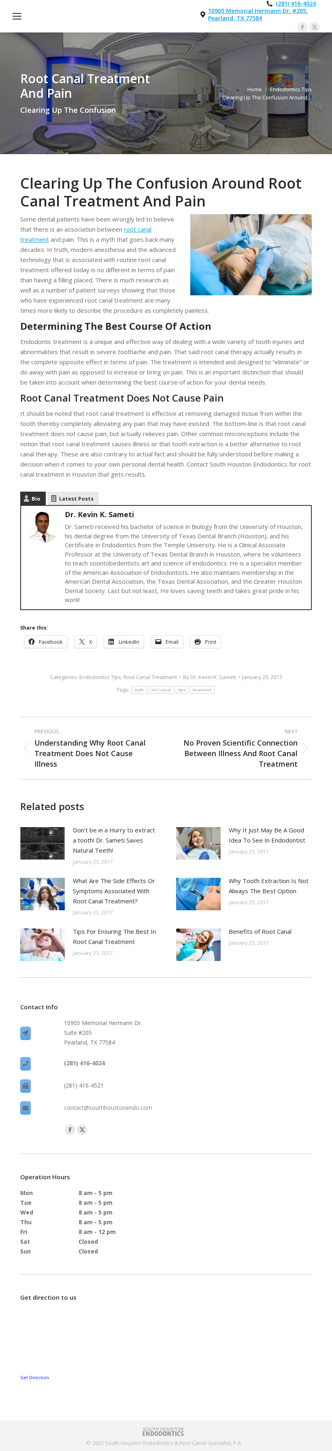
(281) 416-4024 (296, 3)
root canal (161, 690)
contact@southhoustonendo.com (108, 1107)
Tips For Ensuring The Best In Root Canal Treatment (114, 936)
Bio (36, 498)
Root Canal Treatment (150, 677)
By (209, 677)
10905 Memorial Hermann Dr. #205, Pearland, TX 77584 (258, 14)
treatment (202, 690)
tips (182, 690)
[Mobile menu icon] (17, 16)
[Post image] (42, 843)
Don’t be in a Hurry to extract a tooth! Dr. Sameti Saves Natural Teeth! (114, 840)
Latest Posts (76, 498)
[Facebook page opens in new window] (302, 27)
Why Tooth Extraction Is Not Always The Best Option (269, 886)
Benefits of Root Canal (260, 931)
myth (139, 690)
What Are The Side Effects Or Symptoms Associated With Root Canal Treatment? (114, 891)
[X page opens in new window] (314, 27)
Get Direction (34, 1377)
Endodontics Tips (100, 677)
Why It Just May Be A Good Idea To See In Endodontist (267, 835)
